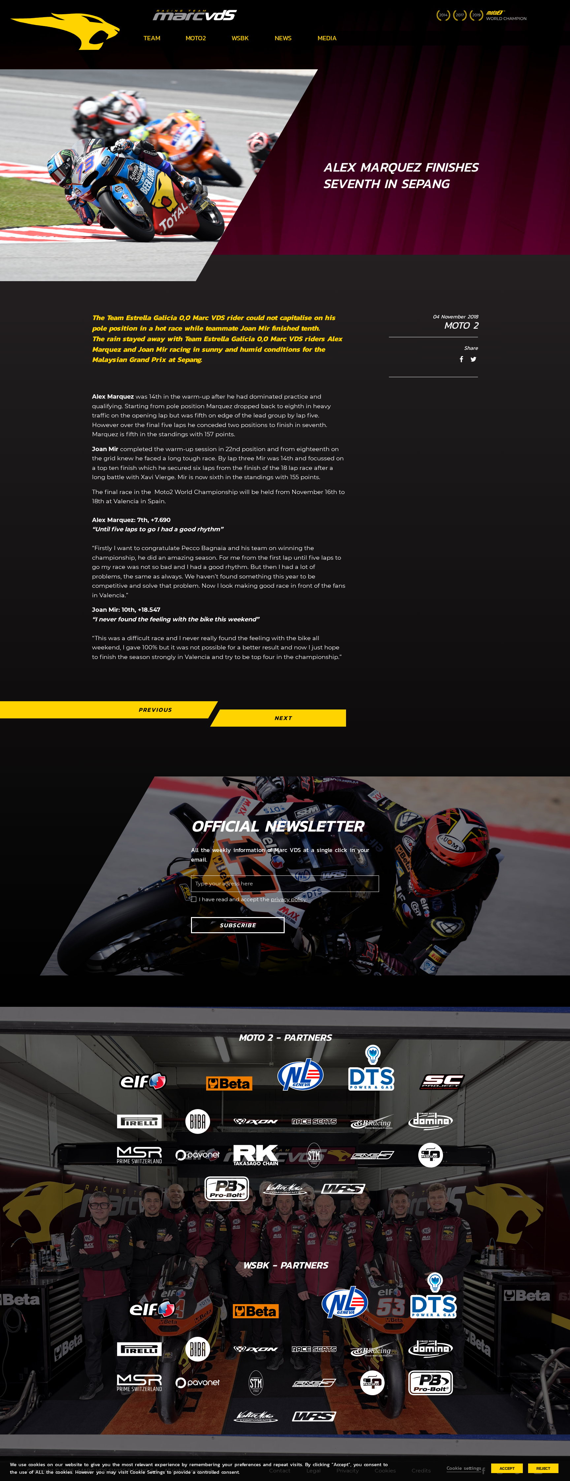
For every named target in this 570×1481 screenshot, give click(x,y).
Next (283, 717)
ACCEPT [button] (507, 1468)
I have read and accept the (252, 899)
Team (151, 38)
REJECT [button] (543, 1468)
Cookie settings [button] (464, 1468)
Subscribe (238, 925)
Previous (155, 709)
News (283, 38)
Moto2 (196, 38)
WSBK (240, 38)
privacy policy (288, 899)
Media (327, 38)
